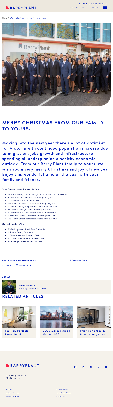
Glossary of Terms (12, 396)
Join (94, 8)
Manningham (93, 4)
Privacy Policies (62, 389)
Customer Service (12, 393)
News (4, 18)
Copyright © (61, 396)
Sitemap (9, 389)
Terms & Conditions (64, 393)
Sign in (77, 8)
